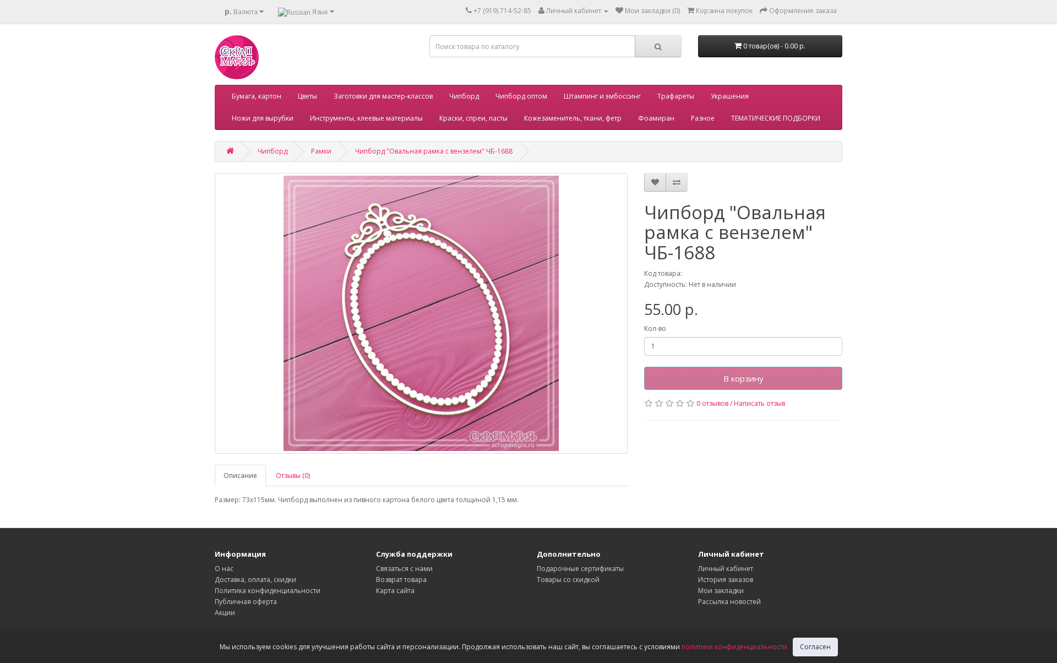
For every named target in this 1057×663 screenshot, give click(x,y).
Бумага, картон (256, 96)
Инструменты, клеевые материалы (366, 118)
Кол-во (655, 328)
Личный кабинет (725, 568)
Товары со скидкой (568, 579)
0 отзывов (712, 403)
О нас (224, 568)
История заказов (725, 579)
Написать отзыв (759, 403)
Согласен (815, 646)
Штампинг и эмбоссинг (602, 96)
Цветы (307, 96)
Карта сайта (395, 590)
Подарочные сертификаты (580, 568)
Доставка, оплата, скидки (255, 579)
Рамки (321, 151)
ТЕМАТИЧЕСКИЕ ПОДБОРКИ (775, 118)
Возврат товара (401, 579)
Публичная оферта (246, 601)
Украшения (730, 96)
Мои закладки (721, 590)
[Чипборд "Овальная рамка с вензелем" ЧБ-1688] (421, 313)
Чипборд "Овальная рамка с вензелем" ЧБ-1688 (434, 151)
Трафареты (675, 96)
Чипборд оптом (521, 96)
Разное (703, 118)
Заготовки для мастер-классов (383, 96)
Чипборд (464, 96)
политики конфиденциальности (734, 646)
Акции (225, 612)
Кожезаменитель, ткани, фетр (573, 118)
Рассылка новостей (729, 601)
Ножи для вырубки (262, 118)
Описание (240, 475)
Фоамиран (656, 118)
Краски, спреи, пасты (473, 118)
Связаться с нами (404, 568)
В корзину (743, 378)
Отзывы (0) (293, 475)
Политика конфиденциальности (267, 590)
